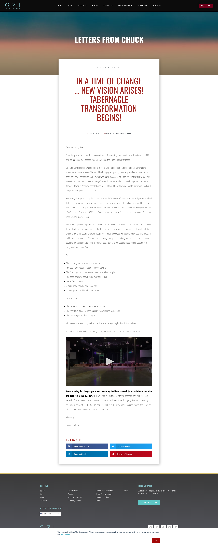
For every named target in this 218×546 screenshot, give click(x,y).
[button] (87, 446)
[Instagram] (156, 527)
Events (106, 6)
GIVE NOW (104, 409)
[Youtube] (169, 527)
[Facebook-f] (150, 527)
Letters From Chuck (109, 39)
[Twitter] (163, 527)
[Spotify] (175, 527)
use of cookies (65, 534)
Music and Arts (125, 6)
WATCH (81, 6)
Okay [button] (156, 540)
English (47, 514)
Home (60, 6)
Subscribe (142, 6)
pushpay (113, 400)
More (155, 6)
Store (95, 6)
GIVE (70, 6)
